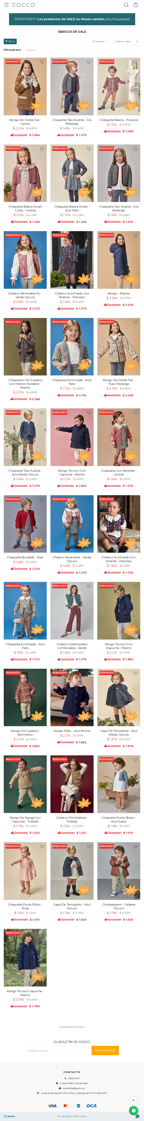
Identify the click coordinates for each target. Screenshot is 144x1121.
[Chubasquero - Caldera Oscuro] (118, 871)
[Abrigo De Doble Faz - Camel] (25, 86)
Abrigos (30, 49)
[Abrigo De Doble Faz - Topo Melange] (118, 347)
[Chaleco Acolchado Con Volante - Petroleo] (71, 260)
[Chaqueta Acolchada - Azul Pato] (71, 347)
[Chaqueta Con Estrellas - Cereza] (118, 437)
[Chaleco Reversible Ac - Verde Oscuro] (25, 260)
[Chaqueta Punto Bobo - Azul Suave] (118, 784)
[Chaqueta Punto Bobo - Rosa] (25, 871)
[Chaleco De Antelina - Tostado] (71, 784)
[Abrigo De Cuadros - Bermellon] (25, 697)
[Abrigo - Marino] (118, 260)
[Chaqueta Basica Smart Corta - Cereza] (25, 173)
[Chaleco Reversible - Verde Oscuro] (71, 524)
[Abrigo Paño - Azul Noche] (71, 697)
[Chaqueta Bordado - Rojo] (25, 524)
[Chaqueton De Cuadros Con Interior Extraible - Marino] (25, 347)
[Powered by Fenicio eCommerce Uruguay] (9, 1116)
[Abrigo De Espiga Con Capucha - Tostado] (25, 784)
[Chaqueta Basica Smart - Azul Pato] (71, 173)
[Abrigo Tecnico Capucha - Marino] (25, 958)
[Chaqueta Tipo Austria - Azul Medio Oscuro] (25, 437)
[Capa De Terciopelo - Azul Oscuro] (71, 871)
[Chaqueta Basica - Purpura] (118, 86)
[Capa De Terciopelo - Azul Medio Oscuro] (118, 697)
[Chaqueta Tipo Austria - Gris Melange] (71, 86)
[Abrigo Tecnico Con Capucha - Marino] (71, 437)
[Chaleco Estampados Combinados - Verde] (71, 611)
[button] (126, 4)
